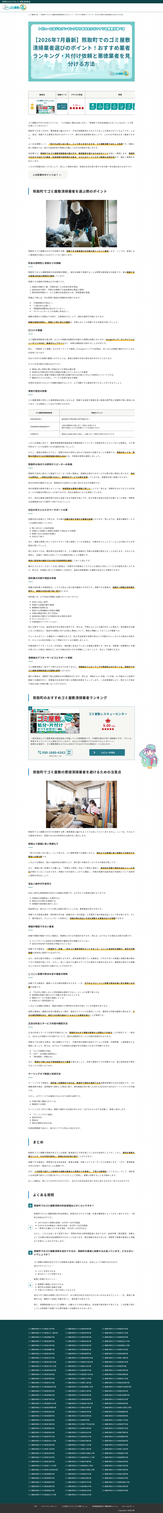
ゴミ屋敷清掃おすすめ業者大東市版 (78, 1391)
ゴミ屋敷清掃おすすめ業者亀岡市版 (78, 1353)
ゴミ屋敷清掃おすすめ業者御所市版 (41, 1478)
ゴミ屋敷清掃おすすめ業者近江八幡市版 (43, 1333)
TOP (35, 1506)
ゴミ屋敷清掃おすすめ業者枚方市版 (115, 1378)
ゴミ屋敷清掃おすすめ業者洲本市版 (78, 1432)
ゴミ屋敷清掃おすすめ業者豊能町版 (115, 1412)
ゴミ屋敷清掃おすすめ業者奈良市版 (115, 1465)
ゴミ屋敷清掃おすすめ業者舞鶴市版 (41, 1349)
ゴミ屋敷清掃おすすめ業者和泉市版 (115, 1391)
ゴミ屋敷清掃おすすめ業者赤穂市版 (78, 1441)
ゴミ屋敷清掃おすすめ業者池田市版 (115, 1370)
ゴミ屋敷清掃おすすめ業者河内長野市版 (116, 1387)
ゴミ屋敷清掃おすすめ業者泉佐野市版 (116, 1382)
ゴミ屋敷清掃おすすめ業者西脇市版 (115, 1441)
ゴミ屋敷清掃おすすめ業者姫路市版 (41, 1428)
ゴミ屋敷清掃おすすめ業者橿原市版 (41, 1474)
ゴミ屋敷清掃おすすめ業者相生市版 (78, 1436)
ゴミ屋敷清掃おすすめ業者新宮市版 (115, 1490)
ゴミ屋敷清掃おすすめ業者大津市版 (41, 1329)
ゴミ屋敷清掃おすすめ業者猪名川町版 (79, 1465)
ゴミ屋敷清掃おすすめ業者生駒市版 (78, 1478)
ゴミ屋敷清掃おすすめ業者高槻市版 (115, 1374)
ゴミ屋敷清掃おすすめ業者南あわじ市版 (80, 1457)
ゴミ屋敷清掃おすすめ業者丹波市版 (41, 1457)
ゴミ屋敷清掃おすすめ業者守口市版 (78, 1378)
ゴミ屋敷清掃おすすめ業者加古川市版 (42, 1441)
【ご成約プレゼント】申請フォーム (74, 1506)
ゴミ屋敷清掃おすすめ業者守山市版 (115, 1333)
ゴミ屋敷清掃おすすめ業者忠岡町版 (78, 1416)
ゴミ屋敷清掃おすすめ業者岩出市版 (78, 1494)
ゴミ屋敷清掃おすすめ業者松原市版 (41, 1391)
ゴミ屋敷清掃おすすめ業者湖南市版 (41, 1341)
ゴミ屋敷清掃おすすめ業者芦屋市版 (115, 1432)
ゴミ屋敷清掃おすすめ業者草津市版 (78, 1333)
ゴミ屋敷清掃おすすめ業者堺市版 (114, 1366)
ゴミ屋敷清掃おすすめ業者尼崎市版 (78, 1428)
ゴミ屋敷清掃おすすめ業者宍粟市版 (78, 1461)
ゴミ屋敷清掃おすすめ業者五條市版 (115, 1474)
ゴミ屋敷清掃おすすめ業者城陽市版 (115, 1353)
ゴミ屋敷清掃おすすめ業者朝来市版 (115, 1457)
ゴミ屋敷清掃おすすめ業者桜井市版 (78, 1474)
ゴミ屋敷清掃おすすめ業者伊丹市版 (41, 1436)
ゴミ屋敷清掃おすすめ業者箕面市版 (41, 1395)
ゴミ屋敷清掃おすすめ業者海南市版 (41, 1486)
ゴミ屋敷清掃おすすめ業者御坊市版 (41, 1490)
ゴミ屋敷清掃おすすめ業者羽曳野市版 (116, 1395)
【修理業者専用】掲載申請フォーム (104, 1506)
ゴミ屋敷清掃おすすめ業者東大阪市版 (79, 1403)
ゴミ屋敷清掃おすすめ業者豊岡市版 (115, 1436)
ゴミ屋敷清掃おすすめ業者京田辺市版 (42, 1362)
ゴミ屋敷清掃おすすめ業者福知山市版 (116, 1345)
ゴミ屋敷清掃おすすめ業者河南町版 (41, 1424)
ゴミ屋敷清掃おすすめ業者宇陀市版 (78, 1482)
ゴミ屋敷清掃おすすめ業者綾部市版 (78, 1349)
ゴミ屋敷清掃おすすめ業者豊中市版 (78, 1370)
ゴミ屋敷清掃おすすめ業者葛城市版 (41, 1482)
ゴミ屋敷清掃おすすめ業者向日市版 (41, 1358)
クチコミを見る (63, 106)
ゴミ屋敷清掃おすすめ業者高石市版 (115, 1399)
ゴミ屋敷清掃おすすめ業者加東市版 (115, 1461)
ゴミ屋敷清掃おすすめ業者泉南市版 (115, 1403)
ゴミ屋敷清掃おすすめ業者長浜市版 (115, 1329)
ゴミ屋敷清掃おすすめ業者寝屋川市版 (79, 1387)
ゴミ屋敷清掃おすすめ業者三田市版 (115, 1449)
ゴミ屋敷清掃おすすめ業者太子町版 (115, 1420)
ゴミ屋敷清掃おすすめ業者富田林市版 (42, 1387)
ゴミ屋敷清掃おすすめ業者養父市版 (115, 1453)
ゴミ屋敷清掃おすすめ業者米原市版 (41, 1345)
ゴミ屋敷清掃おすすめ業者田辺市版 (78, 1490)
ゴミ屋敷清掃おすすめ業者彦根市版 (78, 1329)
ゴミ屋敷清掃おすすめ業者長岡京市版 (79, 1358)
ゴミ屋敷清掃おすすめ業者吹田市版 (41, 1374)
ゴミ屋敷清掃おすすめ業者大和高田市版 (43, 1470)
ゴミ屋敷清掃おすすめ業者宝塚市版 (41, 1445)
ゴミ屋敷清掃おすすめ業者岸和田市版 (42, 1370)
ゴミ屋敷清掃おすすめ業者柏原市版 (78, 1395)
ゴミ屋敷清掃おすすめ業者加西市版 (41, 1453)
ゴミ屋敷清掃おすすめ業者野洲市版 (115, 1337)
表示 (60, 175)
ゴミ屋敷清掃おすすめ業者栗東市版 (41, 1337)
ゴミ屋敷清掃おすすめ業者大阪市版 (78, 1366)
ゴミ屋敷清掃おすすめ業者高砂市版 (115, 1445)
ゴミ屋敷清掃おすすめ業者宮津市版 (41, 1353)
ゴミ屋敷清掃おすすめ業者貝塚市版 (41, 1378)
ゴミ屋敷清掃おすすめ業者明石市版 (115, 1428)
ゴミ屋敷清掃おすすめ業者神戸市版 (115, 1424)
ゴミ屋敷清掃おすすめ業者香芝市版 (115, 1478)
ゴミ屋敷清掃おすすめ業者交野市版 (78, 1407)
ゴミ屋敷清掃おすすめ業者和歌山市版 (116, 1482)
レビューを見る (108, 752)
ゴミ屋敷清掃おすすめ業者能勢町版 (41, 1416)
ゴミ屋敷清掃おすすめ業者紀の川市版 (42, 1494)
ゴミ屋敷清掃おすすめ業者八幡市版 (115, 1358)
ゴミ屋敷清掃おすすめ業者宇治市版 (115, 1349)
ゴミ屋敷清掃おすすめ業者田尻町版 (41, 1420)
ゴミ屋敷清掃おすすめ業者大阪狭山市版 (116, 1407)
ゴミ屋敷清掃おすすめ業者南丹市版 (115, 1362)
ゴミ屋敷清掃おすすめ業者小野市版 (78, 1449)
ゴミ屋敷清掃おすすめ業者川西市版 (41, 1449)
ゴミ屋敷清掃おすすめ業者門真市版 (41, 1399)
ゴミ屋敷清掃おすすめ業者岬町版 (77, 1420)
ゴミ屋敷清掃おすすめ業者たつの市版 (42, 1465)
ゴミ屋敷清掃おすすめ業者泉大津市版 (79, 1374)
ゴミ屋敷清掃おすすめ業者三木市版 (78, 1445)
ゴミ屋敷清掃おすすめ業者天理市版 (115, 1470)
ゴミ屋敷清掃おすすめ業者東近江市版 (116, 1341)
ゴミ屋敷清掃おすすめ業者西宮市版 (41, 1432)
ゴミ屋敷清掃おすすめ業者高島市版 (78, 1341)
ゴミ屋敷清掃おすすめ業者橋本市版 (78, 1486)
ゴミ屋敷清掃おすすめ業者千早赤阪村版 (80, 1424)
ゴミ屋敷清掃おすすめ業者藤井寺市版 (42, 1403)
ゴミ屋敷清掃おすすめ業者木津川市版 (42, 1366)
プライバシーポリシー (49, 1506)
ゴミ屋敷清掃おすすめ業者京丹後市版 (79, 1362)
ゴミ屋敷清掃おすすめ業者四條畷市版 (42, 1407)
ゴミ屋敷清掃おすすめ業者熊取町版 (115, 1416)
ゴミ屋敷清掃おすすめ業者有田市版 (115, 1486)
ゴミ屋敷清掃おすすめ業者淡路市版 (41, 1461)
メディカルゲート (128, 1506)
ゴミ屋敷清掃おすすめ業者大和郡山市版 (80, 1470)
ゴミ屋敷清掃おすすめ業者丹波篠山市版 (80, 1453)
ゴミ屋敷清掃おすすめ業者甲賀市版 (78, 1337)
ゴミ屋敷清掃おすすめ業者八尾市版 (78, 1382)
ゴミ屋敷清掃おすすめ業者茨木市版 (41, 1382)
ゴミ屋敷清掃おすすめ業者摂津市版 (78, 1399)
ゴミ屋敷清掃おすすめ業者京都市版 (78, 1345)
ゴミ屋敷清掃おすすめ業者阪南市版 (41, 1412)
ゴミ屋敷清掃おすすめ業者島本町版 (78, 1412)
